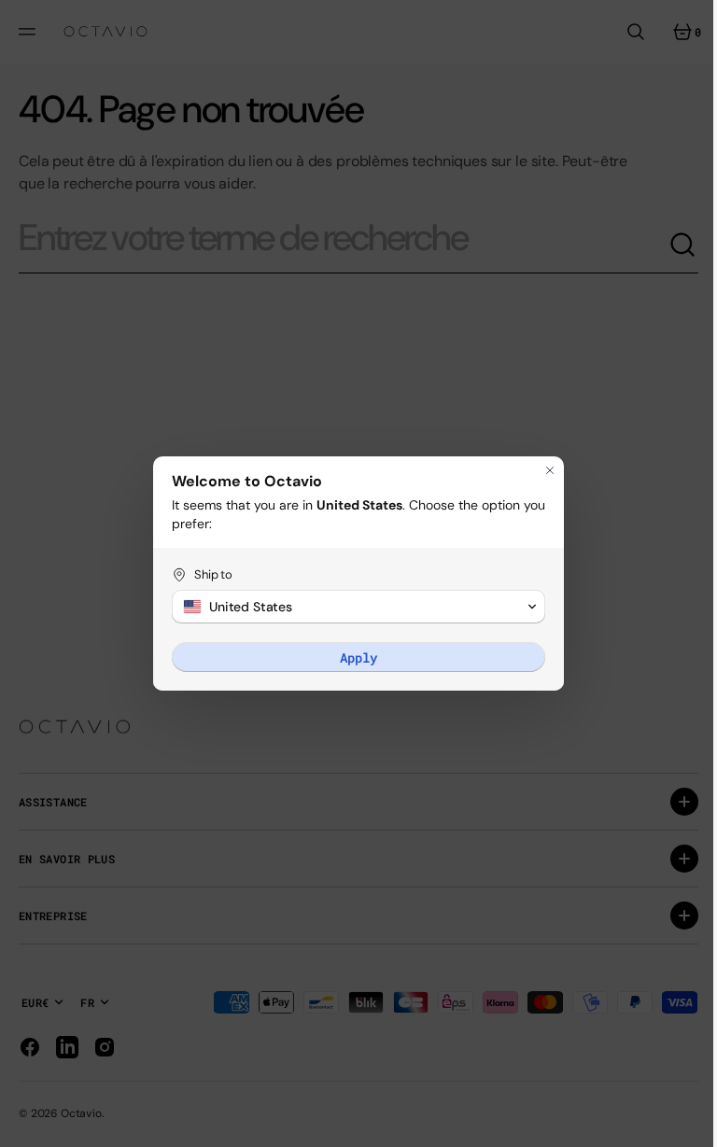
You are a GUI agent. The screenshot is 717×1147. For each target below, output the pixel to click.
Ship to (207, 574)
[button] (352, 606)
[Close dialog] (543, 470)
